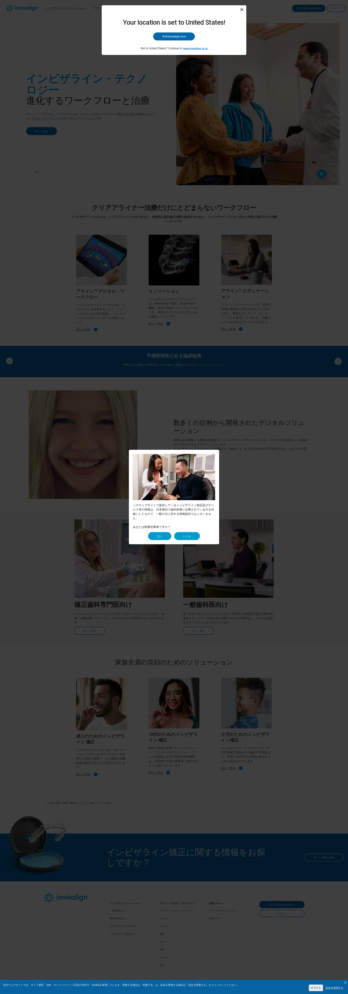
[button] (345, 982)
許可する (316, 987)
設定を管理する (334, 987)
